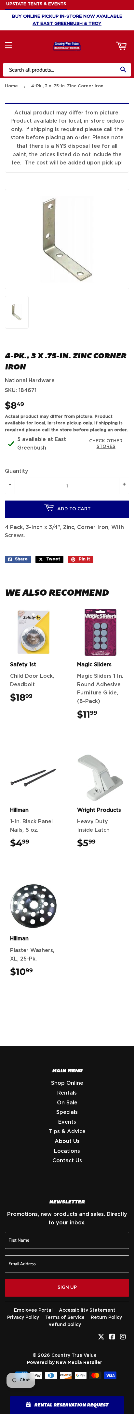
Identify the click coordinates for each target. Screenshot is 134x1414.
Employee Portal (33, 1310)
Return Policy (106, 1317)
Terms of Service (65, 1317)
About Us (67, 1141)
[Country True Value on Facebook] (112, 1337)
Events (67, 1122)
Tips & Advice (67, 1131)
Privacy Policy (23, 1317)
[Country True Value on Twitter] (101, 1337)
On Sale (67, 1102)
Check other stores (106, 444)
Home (11, 86)
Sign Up (67, 1287)
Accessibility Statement (87, 1310)
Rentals (67, 1093)
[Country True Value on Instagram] (123, 1337)
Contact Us (67, 1160)
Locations (67, 1151)
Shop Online (67, 1083)
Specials (67, 1112)
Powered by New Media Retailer (64, 1362)
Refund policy (64, 1324)
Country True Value (74, 1355)
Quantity (16, 471)
